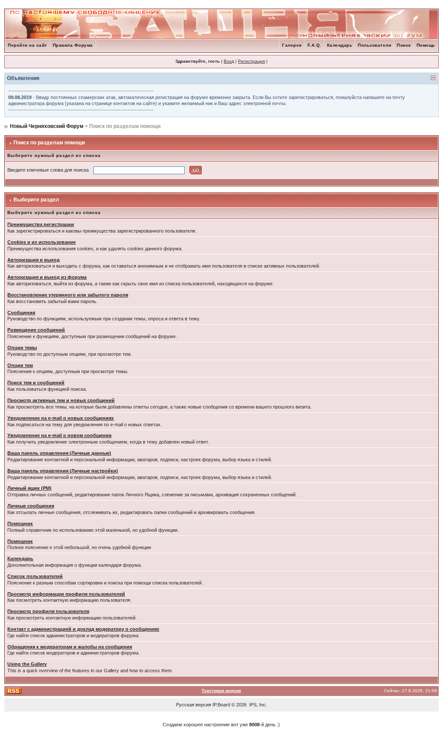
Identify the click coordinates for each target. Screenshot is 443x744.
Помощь (426, 45)
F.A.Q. (314, 45)
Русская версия (193, 704)
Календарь (340, 45)
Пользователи (374, 45)
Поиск (404, 45)
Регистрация (251, 61)
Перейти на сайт (27, 45)
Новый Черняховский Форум (46, 126)
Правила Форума (73, 45)
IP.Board (221, 704)
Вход (229, 61)
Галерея (292, 45)
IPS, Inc (257, 704)
